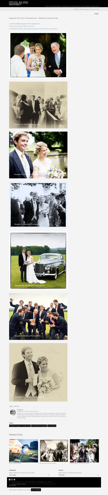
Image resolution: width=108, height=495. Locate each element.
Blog (46, 481)
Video (91, 9)
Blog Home (76, 9)
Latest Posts (16, 406)
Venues (26, 481)
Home (10, 481)
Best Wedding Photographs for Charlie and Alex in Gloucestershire (40, 28)
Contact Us (50, 481)
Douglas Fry (20, 409)
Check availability (36, 489)
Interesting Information (75, 6)
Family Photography (40, 481)
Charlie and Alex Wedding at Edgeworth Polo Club (21, 26)
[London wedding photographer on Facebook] (10, 479)
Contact (97, 6)
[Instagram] (64, 410)
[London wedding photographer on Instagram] (12, 479)
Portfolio (47, 6)
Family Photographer (86, 6)
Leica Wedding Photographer (39, 425)
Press (98, 9)
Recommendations (31, 481)
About (11, 406)
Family (94, 9)
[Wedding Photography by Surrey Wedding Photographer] (84, 450)
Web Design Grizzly (12, 485)
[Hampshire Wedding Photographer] (23, 450)
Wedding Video (65, 6)
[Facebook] (62, 410)
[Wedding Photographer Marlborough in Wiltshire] (54, 450)
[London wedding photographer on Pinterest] (15, 479)
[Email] (65, 410)
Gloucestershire (52, 425)
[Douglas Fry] (13, 415)
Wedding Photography (55, 6)
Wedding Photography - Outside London (20, 425)
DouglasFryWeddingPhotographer (31, 411)
